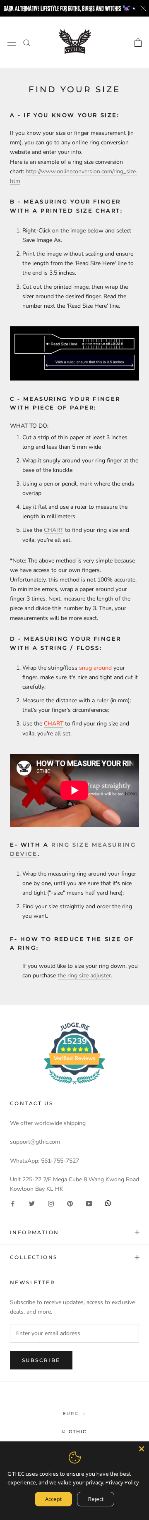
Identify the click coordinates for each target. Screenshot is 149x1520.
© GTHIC (74, 1431)
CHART (53, 530)
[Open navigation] (11, 42)
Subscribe (41, 1360)
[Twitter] (32, 1203)
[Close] (141, 1449)
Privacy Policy (122, 1482)
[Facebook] (13, 1203)
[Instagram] (51, 1203)
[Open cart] (138, 42)
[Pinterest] (70, 1203)
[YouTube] (89, 1203)
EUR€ (71, 1413)
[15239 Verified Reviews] (74, 1086)
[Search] (27, 42)
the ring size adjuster (84, 975)
